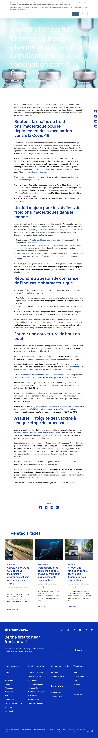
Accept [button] (75, 14)
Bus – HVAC (9, 707)
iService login (78, 694)
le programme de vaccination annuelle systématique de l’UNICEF (56, 229)
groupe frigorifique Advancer (60, 396)
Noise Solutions (33, 699)
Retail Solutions (33, 695)
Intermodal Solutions (35, 684)
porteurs (68, 393)
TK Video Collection (81, 676)
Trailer (7, 672)
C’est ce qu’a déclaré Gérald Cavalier (43, 145)
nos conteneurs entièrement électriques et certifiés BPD (43, 374)
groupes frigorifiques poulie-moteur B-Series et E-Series (56, 406)
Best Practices (56, 692)
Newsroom (77, 684)
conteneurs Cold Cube (30, 409)
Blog (75, 680)
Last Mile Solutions (35, 676)
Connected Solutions (35, 703)
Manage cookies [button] (66, 14)
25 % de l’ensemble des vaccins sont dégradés (46, 240)
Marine (7, 684)
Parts (7, 695)
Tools (76, 672)
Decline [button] (84, 14)
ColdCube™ (9, 692)
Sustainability (33, 688)
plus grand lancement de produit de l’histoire (41, 172)
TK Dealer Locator (57, 696)
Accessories (9, 699)
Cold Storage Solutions (13, 703)
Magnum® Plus (68, 382)
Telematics (9, 688)
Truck (7, 676)
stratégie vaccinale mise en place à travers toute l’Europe (37, 432)
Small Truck (9, 680)
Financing (54, 672)
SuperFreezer (19, 385)
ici (75, 482)
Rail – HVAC (9, 711)
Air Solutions (32, 680)
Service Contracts (57, 676)
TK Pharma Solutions (35, 672)
